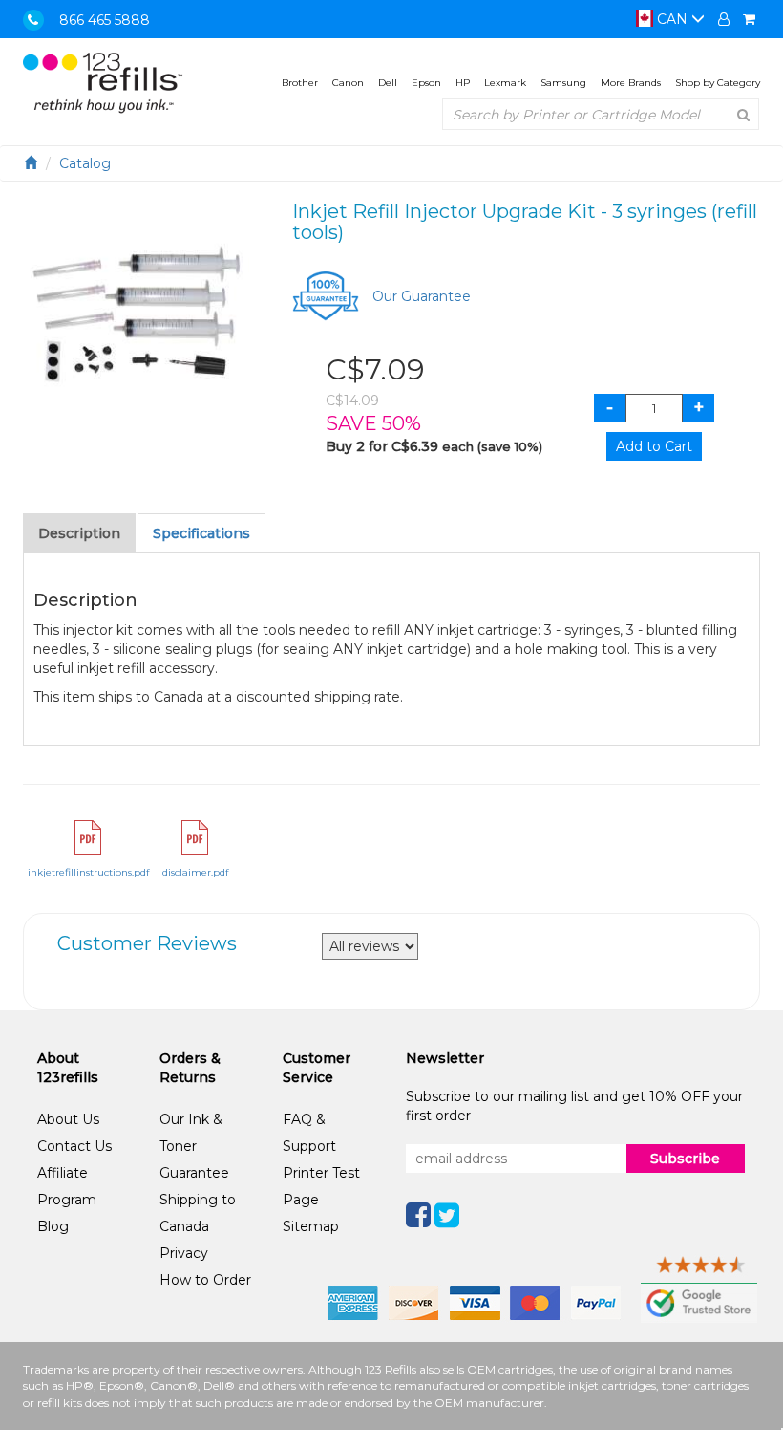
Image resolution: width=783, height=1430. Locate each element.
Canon (348, 82)
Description (79, 533)
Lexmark (505, 82)
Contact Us (74, 1146)
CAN (672, 19)
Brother (300, 82)
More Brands (631, 82)
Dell (387, 82)
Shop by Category (717, 82)
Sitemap (311, 1226)
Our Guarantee (421, 296)
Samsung (563, 82)
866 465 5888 (104, 20)
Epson (426, 82)
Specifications (201, 533)
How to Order (205, 1280)
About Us (68, 1119)
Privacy (183, 1253)
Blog (53, 1226)
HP (462, 82)
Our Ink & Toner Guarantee (194, 1146)
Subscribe (685, 1158)
